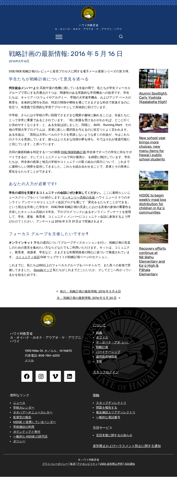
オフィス (102, 337)
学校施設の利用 (23, 426)
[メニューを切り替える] (58, 37)
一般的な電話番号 (108, 417)
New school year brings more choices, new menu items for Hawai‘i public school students (152, 148)
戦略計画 (102, 347)
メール (29, 360)
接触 (96, 395)
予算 (99, 361)
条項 (72, 463)
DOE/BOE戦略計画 (73, 152)
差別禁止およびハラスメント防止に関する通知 (127, 446)
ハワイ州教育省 (88, 25)
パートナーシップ (108, 352)
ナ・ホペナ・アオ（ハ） (112, 342)
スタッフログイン (106, 372)
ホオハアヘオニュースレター (32, 412)
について (99, 325)
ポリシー (19, 441)
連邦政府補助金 (106, 356)
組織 (99, 332)
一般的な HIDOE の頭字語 (30, 436)
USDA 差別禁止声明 (111, 463)
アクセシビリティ (87, 463)
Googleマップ (43, 270)
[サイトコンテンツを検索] (121, 36)
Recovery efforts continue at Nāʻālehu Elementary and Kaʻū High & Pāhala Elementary (152, 261)
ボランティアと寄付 (26, 431)
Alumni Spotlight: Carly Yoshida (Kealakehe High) (153, 97)
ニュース (19, 402)
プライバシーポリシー (55, 463)
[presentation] (153, 78)
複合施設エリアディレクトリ (115, 412)
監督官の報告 (22, 417)
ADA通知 (130, 463)
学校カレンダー (23, 407)
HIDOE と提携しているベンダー (34, 422)
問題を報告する (106, 407)
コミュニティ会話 (28, 257)
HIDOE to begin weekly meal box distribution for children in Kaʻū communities (152, 203)
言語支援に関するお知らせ (114, 435)
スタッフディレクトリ (111, 402)
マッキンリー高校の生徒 (78, 197)
